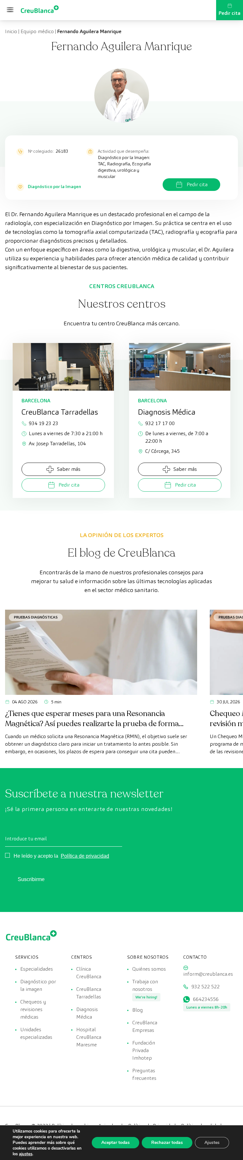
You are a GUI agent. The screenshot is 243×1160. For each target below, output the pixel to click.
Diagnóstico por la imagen (38, 985)
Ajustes (212, 1142)
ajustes (25, 1154)
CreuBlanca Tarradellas (88, 993)
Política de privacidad (85, 856)
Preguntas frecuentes (144, 1074)
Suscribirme (31, 879)
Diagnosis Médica (87, 1013)
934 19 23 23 (43, 423)
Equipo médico (37, 31)
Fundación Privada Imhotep (143, 1050)
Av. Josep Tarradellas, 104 (57, 443)
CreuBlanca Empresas (144, 1026)
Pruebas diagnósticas (36, 617)
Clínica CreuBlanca (88, 973)
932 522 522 (205, 986)
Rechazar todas (167, 1142)
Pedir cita (229, 13)
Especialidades (36, 969)
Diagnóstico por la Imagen (54, 186)
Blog (137, 1010)
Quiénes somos (149, 969)
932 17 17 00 (160, 423)
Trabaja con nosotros (145, 985)
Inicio (11, 31)
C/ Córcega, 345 (162, 451)
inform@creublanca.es (208, 974)
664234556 (206, 999)
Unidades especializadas (36, 1033)
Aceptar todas (115, 1142)
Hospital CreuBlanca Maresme (88, 1037)
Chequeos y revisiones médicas (33, 1009)
